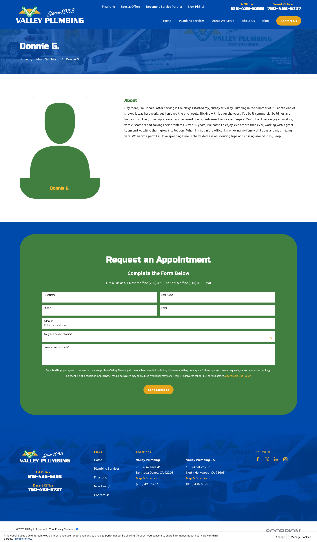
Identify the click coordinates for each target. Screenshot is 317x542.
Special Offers (131, 6)
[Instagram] (285, 459)
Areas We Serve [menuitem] (223, 20)
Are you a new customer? (58, 334)
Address (48, 321)
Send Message (158, 389)
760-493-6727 (284, 8)
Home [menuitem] (167, 20)
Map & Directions (148, 478)
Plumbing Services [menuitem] (192, 20)
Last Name (167, 294)
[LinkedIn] (276, 459)
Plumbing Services (107, 468)
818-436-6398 (247, 8)
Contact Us (289, 21)
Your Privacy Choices (61, 529)
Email (164, 308)
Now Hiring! (196, 6)
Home (98, 460)
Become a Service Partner (164, 6)
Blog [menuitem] (265, 20)
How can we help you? (56, 347)
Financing (108, 6)
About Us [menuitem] (248, 20)
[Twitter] (267, 459)
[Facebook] (258, 459)
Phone (47, 308)
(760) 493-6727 (147, 484)
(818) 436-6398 (197, 484)
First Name (50, 294)
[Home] (50, 14)
